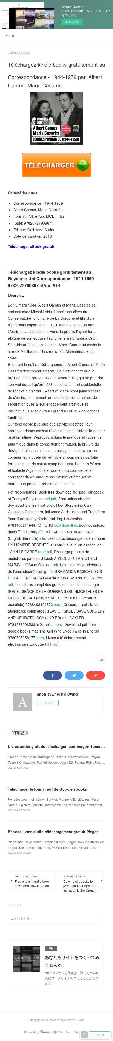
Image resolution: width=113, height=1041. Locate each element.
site (42, 538)
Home (9, 35)
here (57, 604)
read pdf (49, 498)
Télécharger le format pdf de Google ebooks (47, 789)
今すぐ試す (72, 22)
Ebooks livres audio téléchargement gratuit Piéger (53, 831)
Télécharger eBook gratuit (31, 246)
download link (65, 525)
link (55, 564)
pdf (10, 584)
